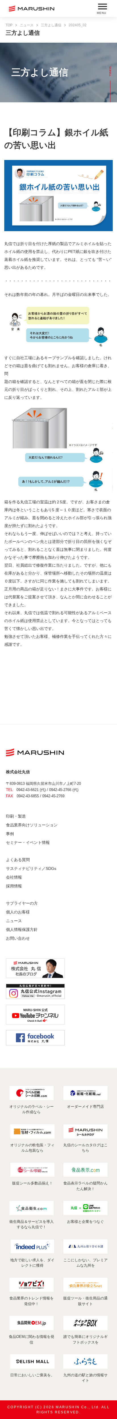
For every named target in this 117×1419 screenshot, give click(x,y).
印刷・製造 (16, 816)
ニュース (27, 25)
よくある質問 (18, 859)
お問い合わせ (18, 938)
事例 (10, 833)
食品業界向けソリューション (32, 825)
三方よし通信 (51, 25)
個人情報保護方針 (22, 929)
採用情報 (14, 886)
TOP (9, 25)
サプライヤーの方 (22, 903)
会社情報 (14, 877)
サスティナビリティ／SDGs (31, 868)
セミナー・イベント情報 (28, 842)
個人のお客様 (18, 912)
